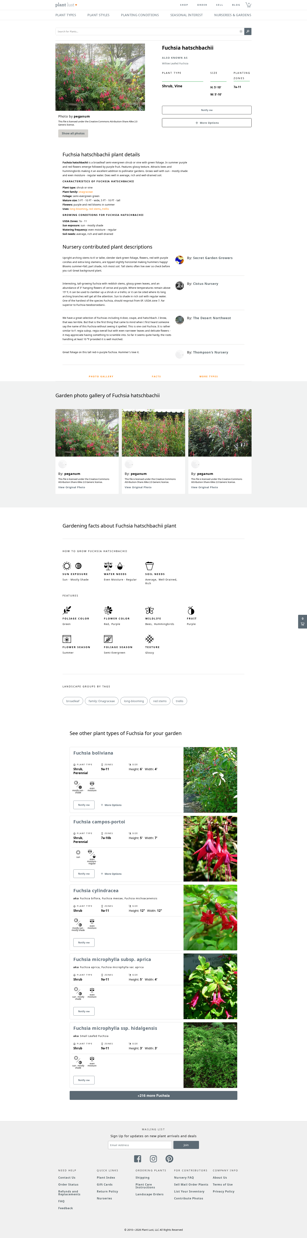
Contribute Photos (188, 1198)
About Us (220, 1178)
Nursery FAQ (184, 1178)
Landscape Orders (150, 1194)
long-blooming (78, 209)
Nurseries (104, 1198)
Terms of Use (223, 1184)
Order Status (68, 1184)
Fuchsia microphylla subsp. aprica (112, 959)
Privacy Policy (224, 1191)
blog (236, 5)
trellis (105, 209)
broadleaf (72, 701)
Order (202, 5)
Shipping (143, 1178)
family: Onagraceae (102, 701)
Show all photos (73, 133)
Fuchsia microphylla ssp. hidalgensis (115, 1028)
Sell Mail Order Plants (191, 1184)
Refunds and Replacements (69, 1192)
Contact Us (67, 1178)
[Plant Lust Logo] (66, 5)
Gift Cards (105, 1184)
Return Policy (107, 1191)
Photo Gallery (101, 376)
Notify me (207, 110)
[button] (241, 31)
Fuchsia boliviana (93, 753)
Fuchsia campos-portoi (99, 822)
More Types (209, 376)
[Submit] (247, 31)
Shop (184, 5)
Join (186, 1145)
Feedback (65, 1208)
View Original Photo (71, 487)
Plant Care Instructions (145, 1186)
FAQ (61, 1201)
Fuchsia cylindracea (96, 890)
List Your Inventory (189, 1191)
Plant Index (106, 1178)
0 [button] (248, 3)
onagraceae (86, 191)
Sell (219, 5)
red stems (95, 209)
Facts (156, 376)
